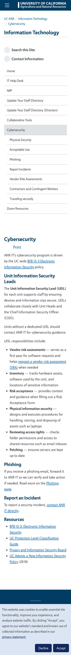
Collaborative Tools (19, 120)
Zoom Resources (17, 208)
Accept (61, 648)
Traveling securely (21, 199)
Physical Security (20, 140)
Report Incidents (20, 169)
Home (11, 71)
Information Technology (32, 18)
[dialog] (35, 629)
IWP (9, 90)
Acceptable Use (20, 149)
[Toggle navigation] (7, 5)
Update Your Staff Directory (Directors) (32, 110)
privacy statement (14, 637)
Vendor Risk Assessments (26, 179)
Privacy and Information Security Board (38, 550)
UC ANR (9, 18)
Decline (43, 648)
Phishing (15, 159)
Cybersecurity (16, 130)
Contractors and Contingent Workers (34, 189)
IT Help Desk (15, 81)
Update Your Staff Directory (25, 100)
